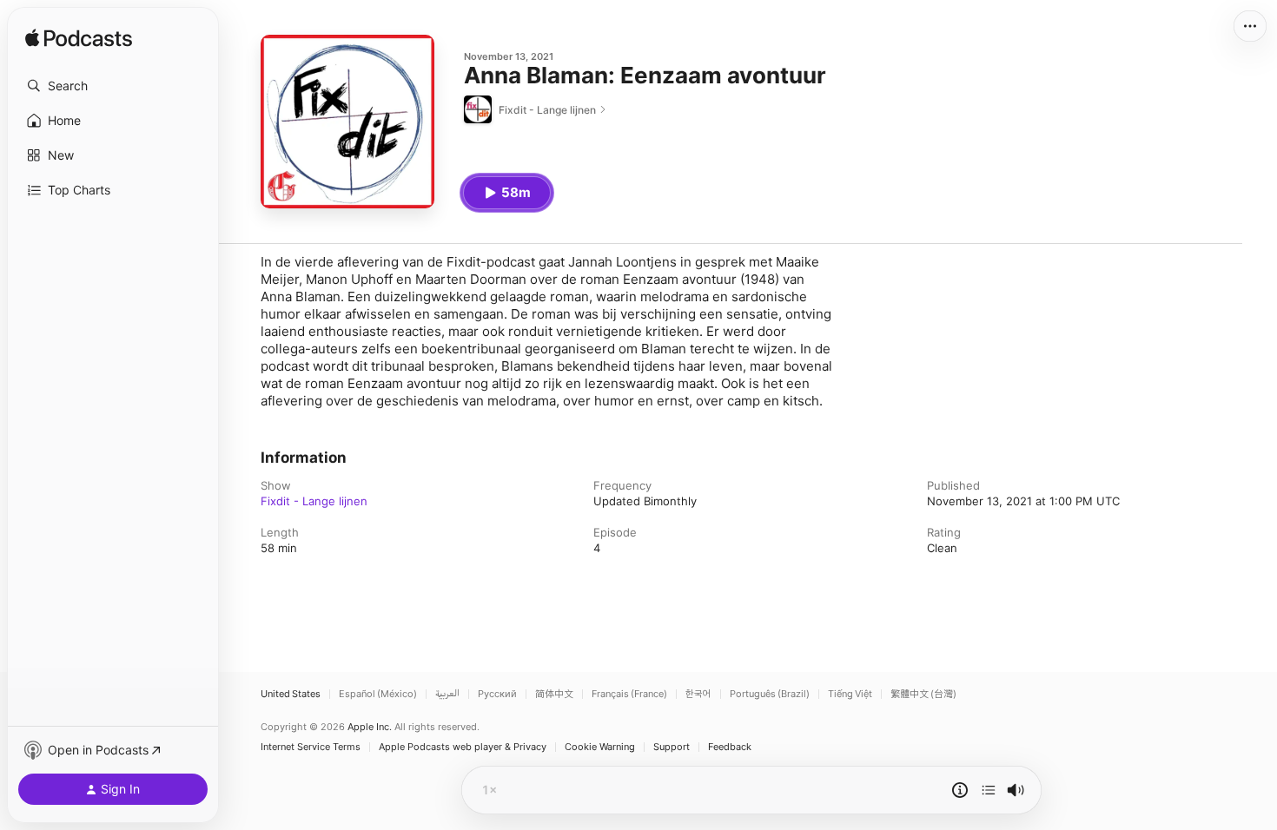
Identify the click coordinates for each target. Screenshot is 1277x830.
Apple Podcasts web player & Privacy (462, 747)
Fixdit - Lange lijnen (314, 501)
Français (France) (629, 694)
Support (671, 747)
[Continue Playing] (988, 790)
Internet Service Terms (311, 747)
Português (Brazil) (770, 694)
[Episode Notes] (959, 790)
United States (291, 694)
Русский (497, 694)
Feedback (729, 747)
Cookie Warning (600, 747)
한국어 (698, 694)
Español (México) (378, 694)
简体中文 (554, 694)
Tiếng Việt (850, 694)
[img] (78, 39)
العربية (447, 694)
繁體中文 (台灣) (923, 694)
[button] (113, 86)
